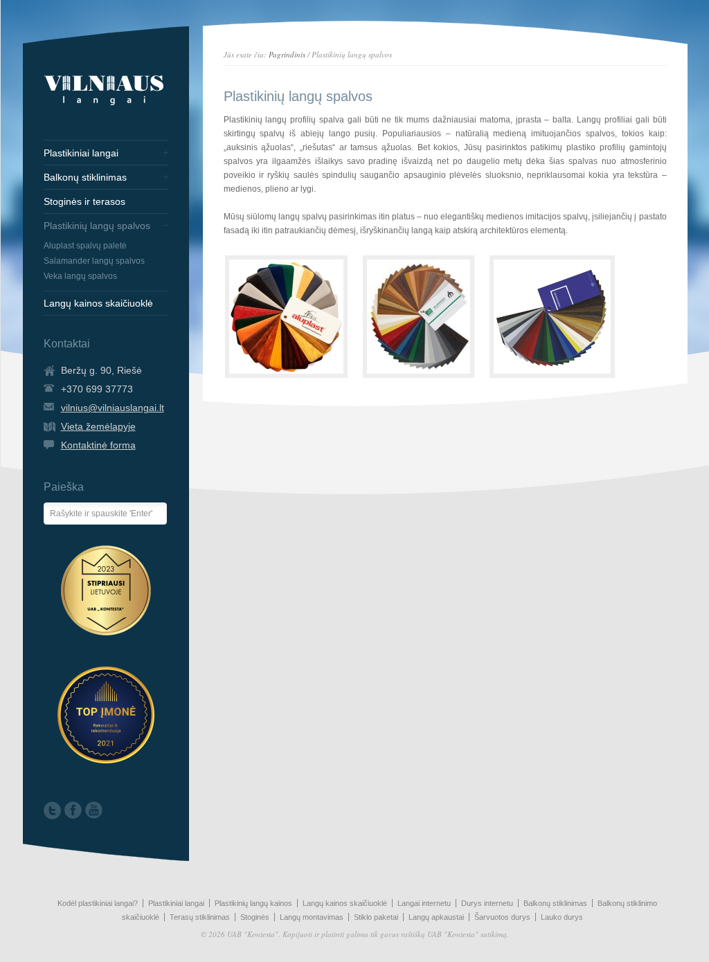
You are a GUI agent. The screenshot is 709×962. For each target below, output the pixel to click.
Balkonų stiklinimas (85, 177)
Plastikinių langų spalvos (97, 225)
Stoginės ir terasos (84, 201)
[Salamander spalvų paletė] (418, 317)
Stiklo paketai (376, 917)
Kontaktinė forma (98, 445)
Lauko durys (562, 917)
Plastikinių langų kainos (253, 903)
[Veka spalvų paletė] (552, 317)
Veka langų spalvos (80, 276)
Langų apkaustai (436, 917)
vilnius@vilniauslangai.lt (112, 407)
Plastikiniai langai (81, 153)
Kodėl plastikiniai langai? (97, 903)
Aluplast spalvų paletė (85, 246)
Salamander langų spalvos (94, 261)
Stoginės (254, 917)
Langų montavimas (311, 917)
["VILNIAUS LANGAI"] (104, 105)
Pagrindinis (287, 54)
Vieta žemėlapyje (98, 426)
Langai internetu (424, 903)
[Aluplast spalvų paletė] (286, 317)
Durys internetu (487, 903)
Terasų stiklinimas (200, 917)
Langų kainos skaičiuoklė (98, 303)
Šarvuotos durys (502, 917)
